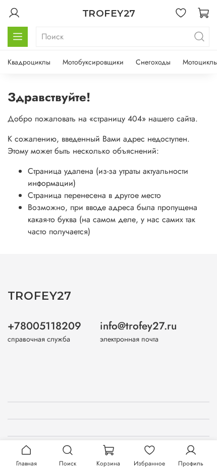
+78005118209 (44, 325)
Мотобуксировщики (93, 62)
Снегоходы (153, 62)
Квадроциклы (29, 62)
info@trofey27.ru (138, 325)
